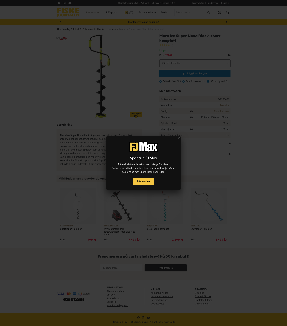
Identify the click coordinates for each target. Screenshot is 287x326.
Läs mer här (143, 181)
